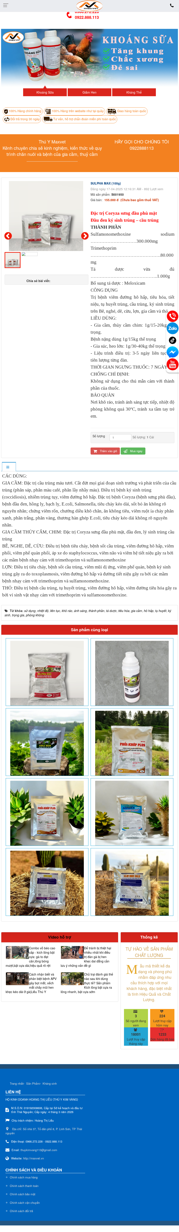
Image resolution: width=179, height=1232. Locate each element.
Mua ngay (136, 451)
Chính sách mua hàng (24, 1177)
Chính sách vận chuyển (25, 1203)
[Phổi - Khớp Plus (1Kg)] (132, 748)
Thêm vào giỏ (108, 451)
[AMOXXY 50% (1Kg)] (132, 818)
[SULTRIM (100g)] (47, 887)
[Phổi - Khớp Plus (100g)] (47, 818)
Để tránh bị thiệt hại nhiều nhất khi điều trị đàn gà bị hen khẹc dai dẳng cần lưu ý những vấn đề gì (86, 957)
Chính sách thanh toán (24, 1186)
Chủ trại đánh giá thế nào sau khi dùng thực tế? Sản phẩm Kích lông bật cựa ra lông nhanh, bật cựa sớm (87, 983)
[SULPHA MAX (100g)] (46, 217)
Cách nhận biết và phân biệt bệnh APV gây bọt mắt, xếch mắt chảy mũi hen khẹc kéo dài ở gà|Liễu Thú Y (31, 983)
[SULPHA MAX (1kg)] (47, 678)
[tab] (8, 467)
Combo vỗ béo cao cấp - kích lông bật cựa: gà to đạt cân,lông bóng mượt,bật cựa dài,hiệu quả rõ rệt (30, 957)
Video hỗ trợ (59, 937)
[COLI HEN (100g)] (47, 748)
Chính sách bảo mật (22, 1194)
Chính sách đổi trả (21, 1211)
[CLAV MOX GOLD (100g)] (132, 887)
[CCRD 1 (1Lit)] (132, 678)
